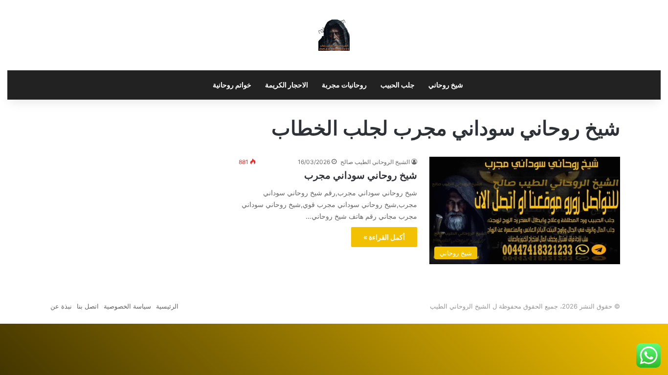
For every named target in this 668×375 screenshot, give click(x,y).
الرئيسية (167, 306)
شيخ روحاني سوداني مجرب (360, 175)
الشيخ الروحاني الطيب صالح (375, 162)
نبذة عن (61, 306)
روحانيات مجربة (344, 85)
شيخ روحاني (445, 85)
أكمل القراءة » (384, 237)
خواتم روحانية (232, 85)
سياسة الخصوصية (127, 306)
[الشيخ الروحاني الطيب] (334, 35)
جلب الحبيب (397, 85)
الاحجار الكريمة (286, 85)
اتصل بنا (88, 306)
